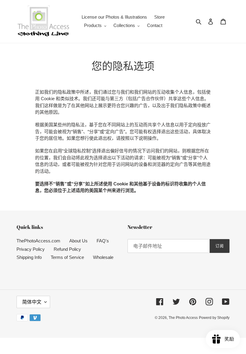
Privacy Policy (30, 249)
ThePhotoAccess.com (38, 240)
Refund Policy (67, 249)
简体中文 (31, 301)
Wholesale (103, 257)
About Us (78, 240)
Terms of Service (67, 257)
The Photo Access (183, 318)
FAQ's (103, 240)
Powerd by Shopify (214, 318)
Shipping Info (29, 257)
